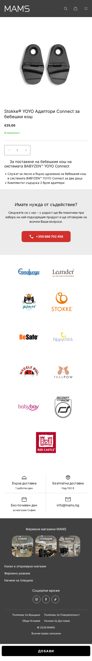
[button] (65, 8)
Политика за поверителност (62, 614)
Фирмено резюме (17, 573)
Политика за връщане (26, 614)
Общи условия (31, 620)
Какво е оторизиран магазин (25, 566)
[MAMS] (17, 8)
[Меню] (83, 8)
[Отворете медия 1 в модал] (46, 63)
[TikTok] (55, 599)
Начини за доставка (57, 620)
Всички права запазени (46, 633)
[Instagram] (36, 599)
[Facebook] (46, 599)
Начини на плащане (18, 580)
